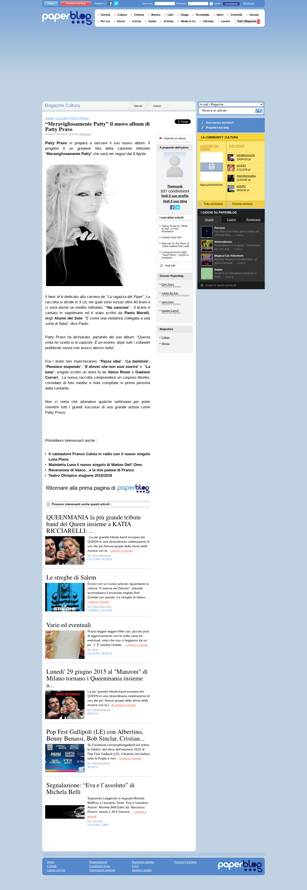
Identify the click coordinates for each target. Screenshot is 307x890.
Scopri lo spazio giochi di (220, 285)
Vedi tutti (170, 265)
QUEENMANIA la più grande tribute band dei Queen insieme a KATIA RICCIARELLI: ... (93, 524)
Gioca (240, 235)
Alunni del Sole (170, 293)
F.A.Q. (135, 866)
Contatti (51, 866)
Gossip (253, 14)
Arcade (209, 219)
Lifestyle (208, 21)
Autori (157, 106)
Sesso (121, 21)
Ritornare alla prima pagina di (81, 488)
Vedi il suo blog (175, 201)
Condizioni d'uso (99, 866)
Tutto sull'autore (213, 204)
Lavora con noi (56, 870)
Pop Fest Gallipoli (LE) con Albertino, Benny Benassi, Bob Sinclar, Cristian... (95, 734)
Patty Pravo (168, 284)
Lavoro (225, 21)
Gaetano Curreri (170, 310)
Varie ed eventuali (68, 624)
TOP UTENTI (237, 146)
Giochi (138, 106)
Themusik (85, 134)
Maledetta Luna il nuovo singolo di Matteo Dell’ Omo (95, 465)
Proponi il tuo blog (217, 127)
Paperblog (67, 18)
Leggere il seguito (122, 550)
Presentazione (98, 862)
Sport (219, 14)
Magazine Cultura (62, 105)
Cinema (139, 14)
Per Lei (105, 21)
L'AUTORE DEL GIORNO (209, 147)
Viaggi (184, 14)
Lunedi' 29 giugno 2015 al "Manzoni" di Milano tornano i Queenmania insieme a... (97, 678)
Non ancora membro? (220, 122)
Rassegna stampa (143, 862)
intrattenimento (246, 155)
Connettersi (231, 3)
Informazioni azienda (102, 870)
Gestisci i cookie (142, 870)
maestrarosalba (246, 175)
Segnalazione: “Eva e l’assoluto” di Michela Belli (90, 788)
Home (51, 3)
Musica (165, 343)
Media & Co (188, 21)
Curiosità (236, 14)
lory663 (241, 165)
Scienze (169, 21)
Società (105, 14)
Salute (152, 21)
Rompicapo (253, 219)
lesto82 (241, 186)
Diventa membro (242, 204)
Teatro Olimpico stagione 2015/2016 (80, 475)
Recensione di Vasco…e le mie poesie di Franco (91, 470)
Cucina (136, 21)
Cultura (165, 337)
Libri (170, 14)
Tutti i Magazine (247, 21)
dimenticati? (248, 3)
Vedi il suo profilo (175, 196)
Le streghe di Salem (71, 577)
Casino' (231, 219)
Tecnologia (202, 14)
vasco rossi (168, 301)
